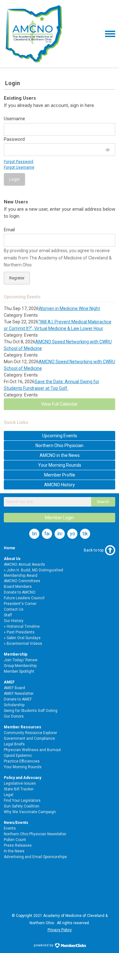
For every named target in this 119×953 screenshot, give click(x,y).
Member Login (59, 517)
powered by (44, 945)
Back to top (93, 550)
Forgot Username (19, 167)
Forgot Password (18, 161)
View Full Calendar (59, 404)
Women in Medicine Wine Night (69, 308)
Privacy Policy (60, 930)
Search (103, 502)
